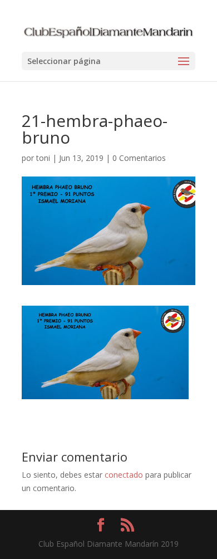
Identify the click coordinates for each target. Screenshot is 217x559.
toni (43, 158)
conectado (124, 474)
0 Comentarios (139, 158)
